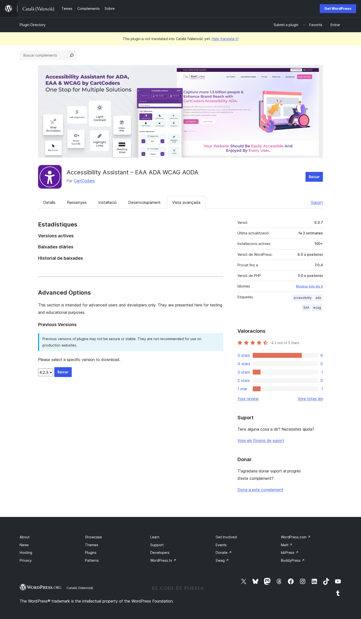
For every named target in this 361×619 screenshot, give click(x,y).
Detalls (49, 202)
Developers (159, 552)
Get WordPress (337, 8)
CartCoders (84, 180)
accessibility (302, 298)
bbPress (290, 552)
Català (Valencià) (80, 588)
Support (157, 545)
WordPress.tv (163, 560)
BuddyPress (293, 560)
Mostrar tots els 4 (309, 286)
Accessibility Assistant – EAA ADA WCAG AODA (132, 172)
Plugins (91, 552)
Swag (222, 560)
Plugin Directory (33, 25)
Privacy (26, 560)
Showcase (93, 537)
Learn (154, 537)
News (24, 545)
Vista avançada (186, 202)
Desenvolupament (144, 202)
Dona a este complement (260, 489)
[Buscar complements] (72, 55)
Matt (286, 545)
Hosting (26, 552)
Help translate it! (225, 39)
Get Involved (226, 537)
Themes (91, 545)
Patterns (92, 560)
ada (318, 298)
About (24, 537)
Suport (317, 202)
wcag (317, 307)
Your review (248, 398)
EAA (306, 307)
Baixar (314, 177)
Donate (224, 552)
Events (221, 545)
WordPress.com (296, 537)
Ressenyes (77, 202)
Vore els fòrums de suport (260, 440)
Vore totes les (310, 398)
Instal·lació (107, 202)
